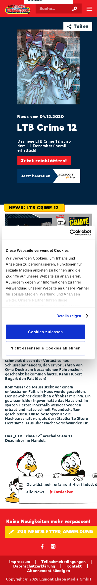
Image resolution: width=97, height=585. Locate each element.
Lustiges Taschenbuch (18, 9)
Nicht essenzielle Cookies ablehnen (45, 348)
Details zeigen (68, 316)
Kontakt (74, 566)
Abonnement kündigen (48, 570)
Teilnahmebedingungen (63, 561)
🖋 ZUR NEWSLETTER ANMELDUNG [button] (50, 531)
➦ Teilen (78, 26)
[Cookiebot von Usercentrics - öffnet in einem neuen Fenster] (69, 233)
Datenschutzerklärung (34, 566)
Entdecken (64, 492)
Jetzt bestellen (35, 176)
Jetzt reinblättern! (44, 160)
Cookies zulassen (45, 331)
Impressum (19, 561)
